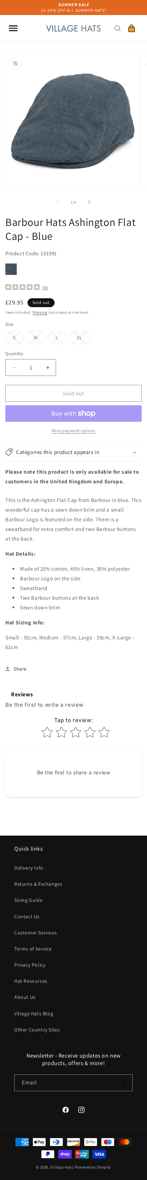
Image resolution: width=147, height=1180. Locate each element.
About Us (25, 997)
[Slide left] (58, 202)
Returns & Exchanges (38, 884)
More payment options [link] (74, 430)
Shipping (39, 312)
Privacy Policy (29, 965)
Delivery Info (29, 868)
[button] (13, 28)
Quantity (14, 353)
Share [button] (20, 669)
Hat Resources (30, 981)
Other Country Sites (37, 1029)
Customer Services (35, 932)
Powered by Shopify (93, 1167)
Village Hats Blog (33, 1013)
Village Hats (61, 1167)
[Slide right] (89, 202)
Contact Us (27, 916)
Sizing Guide (28, 900)
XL (83, 339)
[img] (22, 288)
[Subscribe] (124, 1082)
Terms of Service (33, 949)
